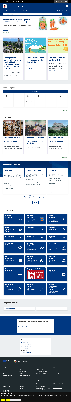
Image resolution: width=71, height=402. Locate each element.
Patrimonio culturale (34, 170)
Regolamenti (21, 388)
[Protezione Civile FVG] (42, 219)
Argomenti (64, 11)
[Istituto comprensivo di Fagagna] (20, 229)
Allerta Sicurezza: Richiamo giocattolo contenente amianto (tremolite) (17, 20)
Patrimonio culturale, (12, 137)
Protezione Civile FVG (30, 216)
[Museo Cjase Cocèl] (20, 247)
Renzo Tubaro (31, 236)
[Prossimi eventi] (67, 91)
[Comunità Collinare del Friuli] (63, 229)
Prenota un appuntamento (57, 388)
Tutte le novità (6, 32)
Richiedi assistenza (27, 344)
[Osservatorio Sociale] (63, 260)
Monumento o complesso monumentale (56, 138)
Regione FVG (9, 215)
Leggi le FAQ (25, 342)
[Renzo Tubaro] (42, 237)
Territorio (52, 170)
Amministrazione (6, 364)
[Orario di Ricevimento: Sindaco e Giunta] (63, 289)
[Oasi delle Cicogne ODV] (42, 247)
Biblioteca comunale (11, 141)
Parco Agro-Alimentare (8, 269)
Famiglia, (51, 55)
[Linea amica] (42, 229)
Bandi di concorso (22, 385)
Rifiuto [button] (8, 399)
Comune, (6, 137)
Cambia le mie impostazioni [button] (15, 399)
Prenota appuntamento (27, 348)
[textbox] (35, 326)
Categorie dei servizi (23, 364)
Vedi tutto (65, 110)
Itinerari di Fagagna (30, 257)
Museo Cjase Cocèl (9, 244)
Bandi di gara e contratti (23, 383)
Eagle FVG (52, 215)
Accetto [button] (3, 399)
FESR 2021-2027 (10, 308)
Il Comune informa (7, 55)
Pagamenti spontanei (30, 285)
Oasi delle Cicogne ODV (31, 244)
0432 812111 (29, 346)
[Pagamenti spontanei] (42, 289)
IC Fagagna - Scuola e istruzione (34, 142)
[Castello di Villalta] (63, 237)
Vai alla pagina (7, 78)
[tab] (35, 109)
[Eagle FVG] (63, 219)
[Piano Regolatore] (20, 260)
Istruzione (8, 170)
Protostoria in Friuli (9, 285)
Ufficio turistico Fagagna (53, 244)
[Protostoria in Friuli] (20, 289)
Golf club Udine (9, 236)
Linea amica (30, 227)
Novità (54, 364)
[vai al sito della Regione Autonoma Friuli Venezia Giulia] (14, 1)
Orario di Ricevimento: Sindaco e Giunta (53, 286)
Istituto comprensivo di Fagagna (9, 229)
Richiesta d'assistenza (40, 383)
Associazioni (58, 55)
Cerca (65, 14)
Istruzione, (19, 137)
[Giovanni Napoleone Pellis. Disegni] (63, 274)
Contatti (4, 380)
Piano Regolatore (8, 257)
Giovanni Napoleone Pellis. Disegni (53, 270)
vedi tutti (35, 202)
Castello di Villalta (56, 141)
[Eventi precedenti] (4, 91)
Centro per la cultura (17, 138)
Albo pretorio (21, 386)
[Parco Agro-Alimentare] (20, 274)
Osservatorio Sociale (53, 257)
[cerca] (67, 6)
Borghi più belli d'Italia (34, 269)
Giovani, (54, 55)
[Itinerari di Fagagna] (42, 260)
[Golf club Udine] (20, 237)
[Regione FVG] (20, 219)
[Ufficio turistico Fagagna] (63, 247)
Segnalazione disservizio (40, 386)
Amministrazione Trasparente (25, 380)
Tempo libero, (7, 138)
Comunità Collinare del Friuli (52, 229)
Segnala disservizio (27, 352)
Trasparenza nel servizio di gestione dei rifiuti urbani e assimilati (43, 389)
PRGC (58, 11)
